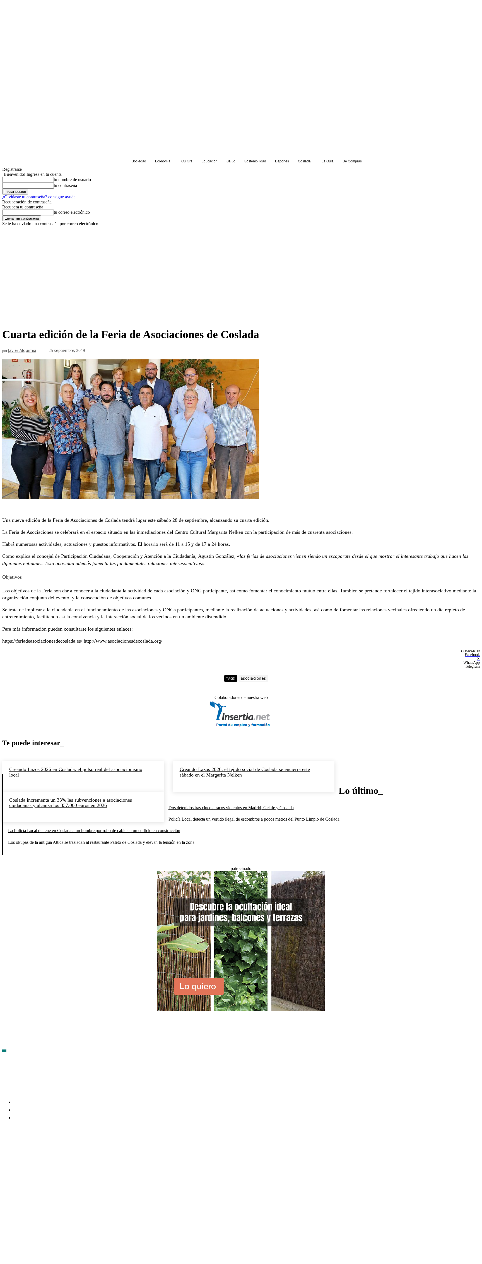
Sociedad (12, 236)
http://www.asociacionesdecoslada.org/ (123, 641)
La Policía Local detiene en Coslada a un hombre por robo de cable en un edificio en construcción (94, 830)
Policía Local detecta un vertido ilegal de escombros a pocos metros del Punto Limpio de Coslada (253, 819)
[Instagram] (36, 1150)
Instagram (49, 1150)
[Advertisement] (130, 283)
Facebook (19, 1150)
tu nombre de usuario (72, 179)
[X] (66, 1150)
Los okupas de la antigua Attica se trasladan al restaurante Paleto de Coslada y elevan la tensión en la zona (101, 842)
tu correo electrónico (72, 212)
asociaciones (253, 678)
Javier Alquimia (22, 350)
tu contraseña (65, 185)
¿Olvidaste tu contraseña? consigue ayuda (39, 196)
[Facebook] (6, 1150)
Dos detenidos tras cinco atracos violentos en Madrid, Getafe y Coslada (231, 807)
